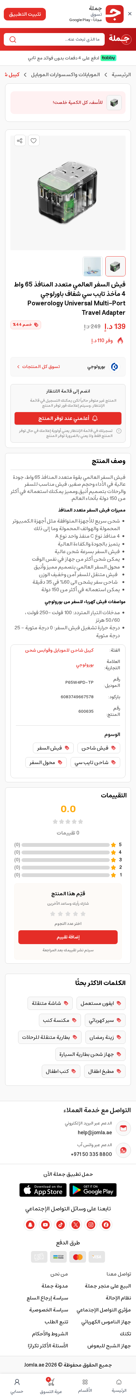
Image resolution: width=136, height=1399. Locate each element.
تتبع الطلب (56, 1322)
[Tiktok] (60, 1224)
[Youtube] (45, 1224)
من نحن (59, 1274)
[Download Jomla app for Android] (93, 1190)
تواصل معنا (119, 1274)
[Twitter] (75, 1224)
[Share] (19, 140)
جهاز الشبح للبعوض (109, 1346)
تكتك (125, 1334)
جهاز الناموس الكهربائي (106, 1322)
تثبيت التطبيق (25, 14)
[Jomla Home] (120, 39)
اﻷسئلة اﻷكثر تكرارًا (48, 1346)
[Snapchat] (30, 1224)
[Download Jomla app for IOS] (43, 1190)
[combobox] (59, 39)
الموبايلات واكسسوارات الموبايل (65, 74)
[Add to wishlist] (34, 140)
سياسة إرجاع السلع (47, 1298)
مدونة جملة (54, 1286)
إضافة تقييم (68, 937)
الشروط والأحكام (50, 1334)
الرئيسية (121, 74)
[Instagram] (90, 1224)
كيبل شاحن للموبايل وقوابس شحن (59, 650)
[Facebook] (106, 1224)
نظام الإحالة (118, 1298)
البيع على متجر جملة (108, 1286)
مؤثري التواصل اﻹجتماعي (104, 1310)
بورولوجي (85, 665)
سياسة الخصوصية (48, 1310)
